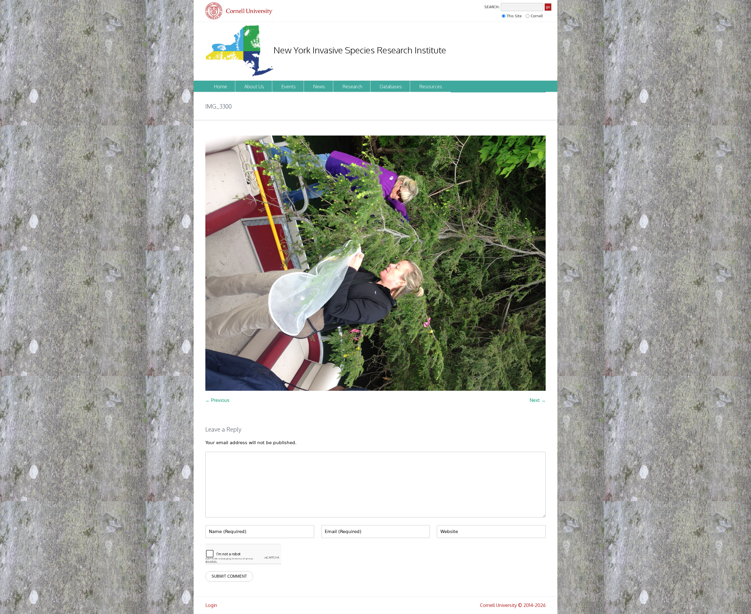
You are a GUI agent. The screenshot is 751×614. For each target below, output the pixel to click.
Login (211, 605)
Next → (538, 400)
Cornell (537, 16)
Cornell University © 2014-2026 (513, 605)
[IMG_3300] (375, 263)
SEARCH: (492, 7)
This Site (514, 16)
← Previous (217, 400)
